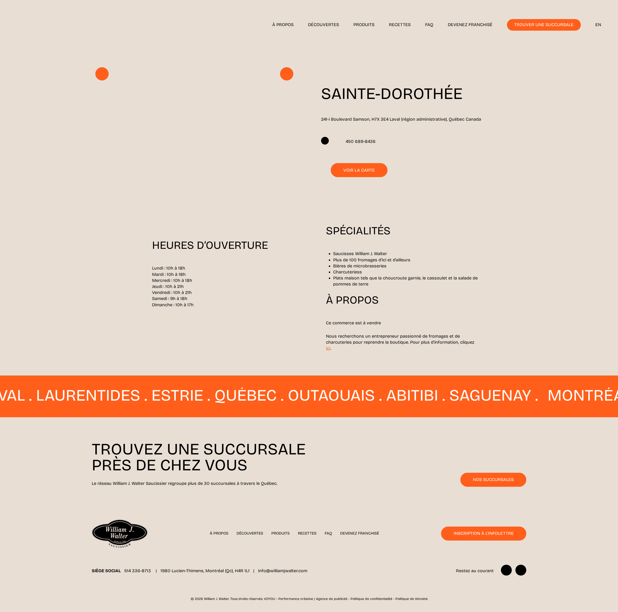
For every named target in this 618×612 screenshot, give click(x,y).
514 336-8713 (138, 570)
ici (328, 348)
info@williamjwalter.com (282, 570)
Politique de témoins (411, 599)
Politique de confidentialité (371, 599)
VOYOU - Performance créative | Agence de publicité (305, 599)
